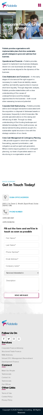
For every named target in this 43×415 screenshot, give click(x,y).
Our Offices (6, 384)
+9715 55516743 (8, 222)
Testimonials (6, 374)
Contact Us (6, 377)
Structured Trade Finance (11, 351)
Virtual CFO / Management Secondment (17, 358)
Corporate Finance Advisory (12, 348)
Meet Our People (8, 370)
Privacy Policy (7, 400)
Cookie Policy (7, 396)
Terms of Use (7, 393)
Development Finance (10, 362)
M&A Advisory (7, 355)
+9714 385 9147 (8, 218)
